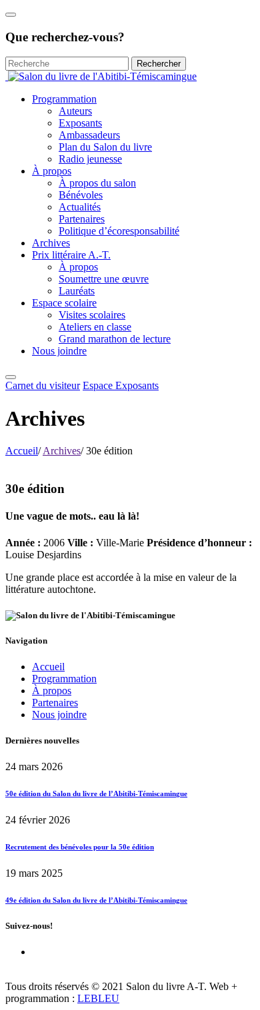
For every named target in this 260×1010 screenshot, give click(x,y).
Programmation (64, 99)
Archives (51, 243)
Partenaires (82, 219)
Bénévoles (81, 195)
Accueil (21, 450)
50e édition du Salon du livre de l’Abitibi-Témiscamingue (96, 793)
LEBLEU (98, 998)
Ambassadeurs (89, 135)
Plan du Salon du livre (105, 147)
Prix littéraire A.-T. (71, 254)
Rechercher (159, 64)
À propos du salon (97, 183)
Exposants (80, 123)
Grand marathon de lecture (115, 338)
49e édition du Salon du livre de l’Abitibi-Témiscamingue (96, 900)
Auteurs (75, 111)
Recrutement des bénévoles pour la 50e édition (79, 847)
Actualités (80, 207)
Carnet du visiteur (42, 385)
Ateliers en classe (95, 326)
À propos (51, 171)
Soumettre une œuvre (104, 278)
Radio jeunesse (90, 159)
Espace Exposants (121, 385)
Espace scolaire (64, 302)
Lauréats (77, 290)
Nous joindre (59, 350)
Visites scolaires (92, 314)
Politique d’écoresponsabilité (119, 231)
